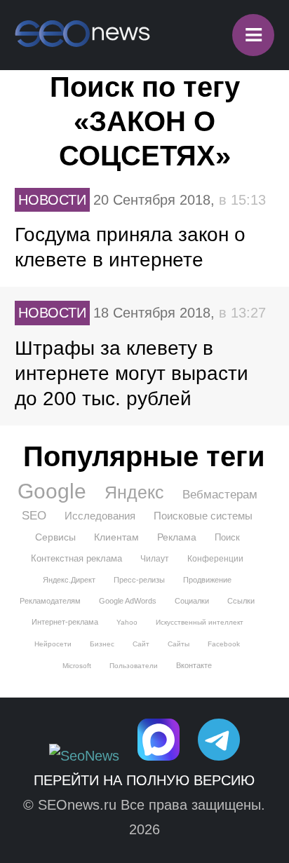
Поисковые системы (203, 516)
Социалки (192, 601)
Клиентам (116, 537)
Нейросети (53, 644)
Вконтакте (194, 665)
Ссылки (241, 601)
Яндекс (134, 492)
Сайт (141, 644)
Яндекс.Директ (69, 580)
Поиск (227, 537)
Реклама (176, 537)
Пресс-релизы (139, 580)
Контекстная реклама (76, 558)
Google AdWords (127, 601)
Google (52, 491)
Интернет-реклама (65, 622)
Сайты (178, 644)
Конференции (215, 559)
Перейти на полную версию (144, 780)
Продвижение (207, 580)
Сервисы (55, 537)
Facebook (224, 644)
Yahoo (126, 622)
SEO (34, 515)
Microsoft (76, 666)
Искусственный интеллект (199, 622)
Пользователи (133, 666)
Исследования (100, 516)
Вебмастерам (219, 494)
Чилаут (154, 559)
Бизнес (102, 644)
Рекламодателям (50, 601)
